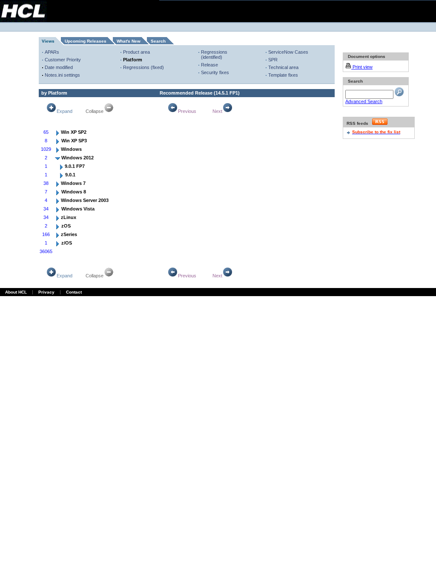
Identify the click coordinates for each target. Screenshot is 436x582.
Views (48, 41)
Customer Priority (63, 59)
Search (158, 41)
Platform (132, 59)
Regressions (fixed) (143, 67)
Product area (136, 52)
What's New (129, 41)
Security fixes (215, 72)
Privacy (46, 292)
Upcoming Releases (85, 41)
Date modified (59, 67)
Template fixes (283, 75)
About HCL (16, 292)
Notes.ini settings (62, 75)
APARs (52, 52)
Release (209, 64)
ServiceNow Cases (288, 52)
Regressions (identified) (214, 54)
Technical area (283, 67)
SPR (273, 59)
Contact (74, 292)
